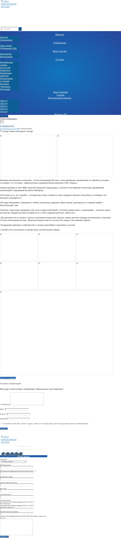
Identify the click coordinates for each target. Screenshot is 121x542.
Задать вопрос (23, 456)
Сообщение (5, 404)
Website (3, 418)
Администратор (7, 126)
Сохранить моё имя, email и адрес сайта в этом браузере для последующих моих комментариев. (45, 423)
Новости (4, 116)
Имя (2, 409)
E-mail (3, 414)
